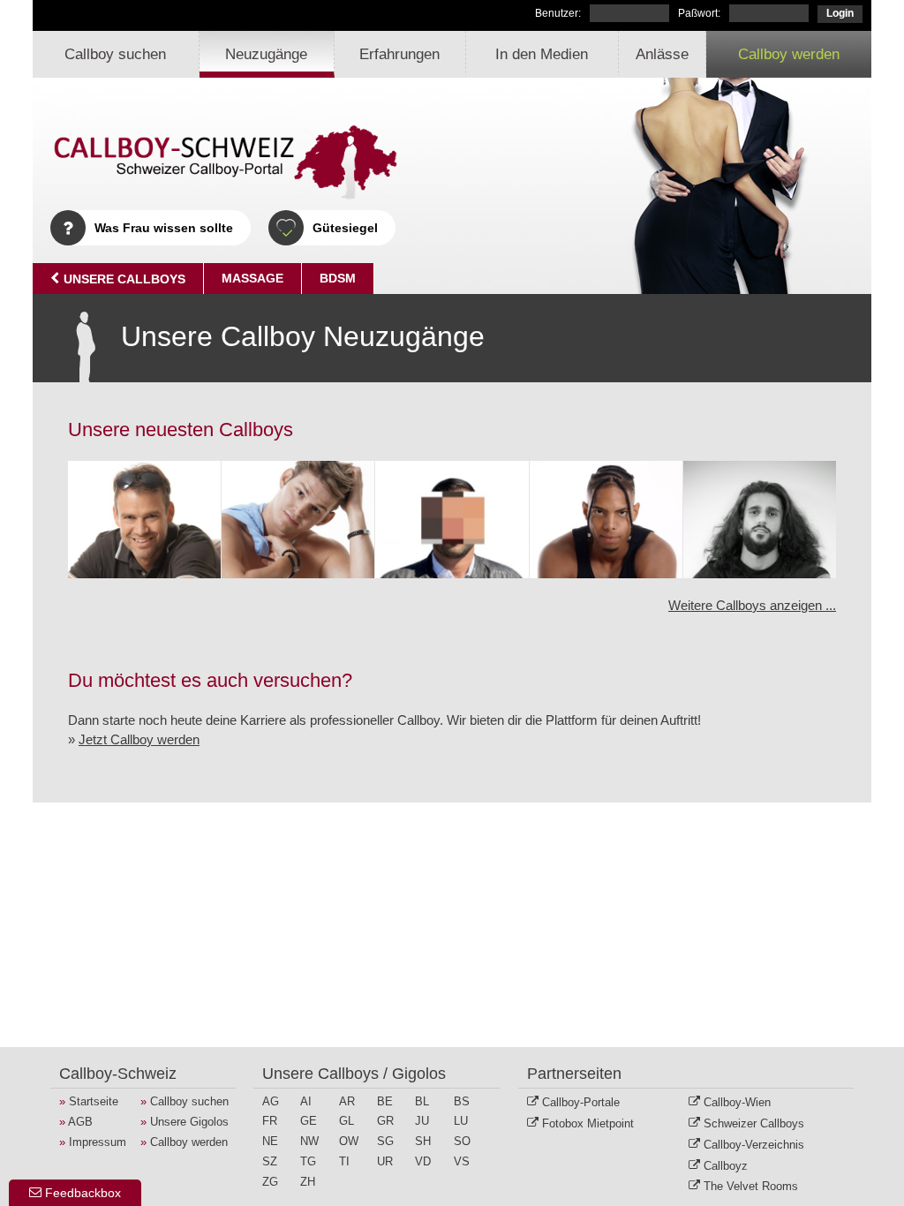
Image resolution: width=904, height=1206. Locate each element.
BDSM (338, 278)
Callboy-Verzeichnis (754, 1144)
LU (461, 1121)
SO (462, 1141)
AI (306, 1102)
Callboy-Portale (581, 1102)
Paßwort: (699, 13)
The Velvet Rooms (751, 1186)
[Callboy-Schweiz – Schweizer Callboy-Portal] (226, 162)
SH (423, 1141)
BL (422, 1102)
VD (423, 1162)
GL (346, 1121)
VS (462, 1162)
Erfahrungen (399, 54)
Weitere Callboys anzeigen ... (752, 605)
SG (385, 1141)
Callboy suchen (115, 54)
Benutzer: (558, 13)
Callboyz (726, 1165)
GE (308, 1121)
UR (385, 1162)
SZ (269, 1162)
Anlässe (662, 54)
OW (348, 1141)
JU (422, 1121)
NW (309, 1141)
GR (385, 1121)
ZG (270, 1182)
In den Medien (541, 54)
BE (385, 1102)
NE (270, 1141)
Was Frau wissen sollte (163, 228)
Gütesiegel (345, 228)
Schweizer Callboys (754, 1123)
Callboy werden (789, 54)
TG (308, 1162)
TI (344, 1162)
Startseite (93, 1101)
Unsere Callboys (122, 279)
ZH (307, 1182)
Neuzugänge (266, 54)
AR (347, 1102)
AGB (80, 1121)
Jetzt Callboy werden (139, 739)
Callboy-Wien (737, 1102)
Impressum (97, 1142)
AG (270, 1102)
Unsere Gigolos (189, 1121)
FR (269, 1121)
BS (462, 1102)
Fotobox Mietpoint (588, 1123)
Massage (252, 278)
